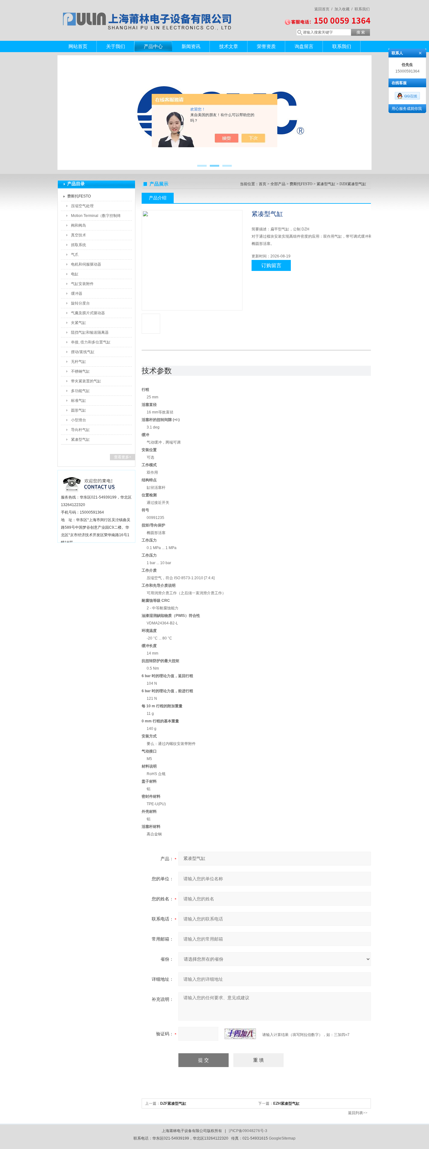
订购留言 (271, 265)
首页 (262, 184)
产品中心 (153, 46)
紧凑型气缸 (80, 439)
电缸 (75, 274)
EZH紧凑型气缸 (286, 1103)
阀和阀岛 (78, 225)
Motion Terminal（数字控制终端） (96, 216)
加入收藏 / (343, 9)
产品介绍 (157, 197)
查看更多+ (122, 457)
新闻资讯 (191, 46)
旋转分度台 (80, 303)
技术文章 (228, 46)
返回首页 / (323, 9)
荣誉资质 (266, 46)
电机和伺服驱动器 (86, 264)
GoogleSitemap (282, 1138)
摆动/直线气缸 (83, 352)
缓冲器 (76, 293)
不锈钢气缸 (80, 371)
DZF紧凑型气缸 (173, 1103)
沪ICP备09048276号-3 (248, 1131)
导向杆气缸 (80, 430)
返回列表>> (357, 1113)
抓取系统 (78, 245)
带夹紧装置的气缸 (86, 381)
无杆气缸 (78, 361)
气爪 (75, 254)
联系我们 (362, 9)
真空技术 (78, 235)
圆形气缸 (78, 410)
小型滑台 (78, 420)
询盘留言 (304, 46)
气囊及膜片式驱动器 (88, 313)
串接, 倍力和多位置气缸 (91, 342)
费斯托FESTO (79, 196)
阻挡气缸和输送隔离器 (90, 332)
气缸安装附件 (82, 284)
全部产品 (277, 184)
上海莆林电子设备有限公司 (148, 14)
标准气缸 (78, 400)
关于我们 (115, 46)
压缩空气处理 (82, 206)
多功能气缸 (80, 391)
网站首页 (77, 46)
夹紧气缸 (78, 323)
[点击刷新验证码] (240, 1033)
